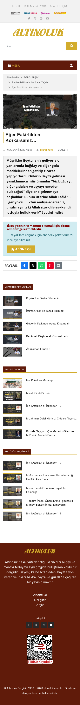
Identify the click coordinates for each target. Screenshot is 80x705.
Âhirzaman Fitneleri (38, 348)
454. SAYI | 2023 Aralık (19, 149)
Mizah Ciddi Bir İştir (38, 393)
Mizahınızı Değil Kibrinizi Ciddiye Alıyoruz (51, 418)
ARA (52, 6)
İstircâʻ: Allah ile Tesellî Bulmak (44, 310)
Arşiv (40, 605)
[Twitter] (36, 626)
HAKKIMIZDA (30, 6)
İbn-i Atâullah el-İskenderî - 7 (44, 405)
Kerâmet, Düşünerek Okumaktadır (47, 336)
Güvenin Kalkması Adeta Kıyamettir (48, 323)
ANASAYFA (13, 77)
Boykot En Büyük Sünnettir (42, 298)
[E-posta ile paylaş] (58, 265)
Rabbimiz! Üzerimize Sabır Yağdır (30, 82)
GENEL (61, 149)
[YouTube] (47, 18)
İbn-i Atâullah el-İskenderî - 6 (44, 513)
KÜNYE (16, 6)
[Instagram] (41, 18)
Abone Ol (22, 249)
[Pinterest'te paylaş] (50, 265)
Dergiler (40, 600)
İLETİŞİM (62, 6)
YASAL (44, 6)
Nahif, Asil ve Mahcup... (40, 380)
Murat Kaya (46, 149)
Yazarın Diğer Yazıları (18, 287)
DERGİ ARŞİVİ (31, 77)
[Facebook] (29, 18)
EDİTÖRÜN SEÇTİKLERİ (17, 451)
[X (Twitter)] (35, 18)
